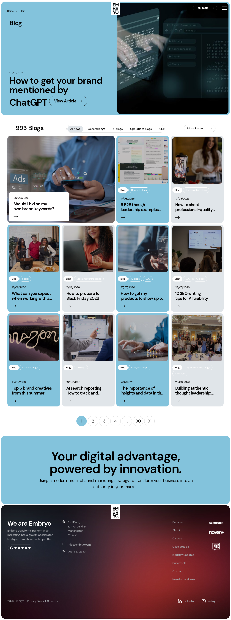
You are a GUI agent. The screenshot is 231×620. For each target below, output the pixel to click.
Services (177, 522)
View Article (65, 101)
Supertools (179, 563)
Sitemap (52, 601)
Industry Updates (183, 555)
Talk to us (202, 8)
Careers (177, 538)
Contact (177, 571)
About (176, 530)
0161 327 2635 (77, 551)
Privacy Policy (35, 601)
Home (10, 11)
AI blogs (118, 129)
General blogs (96, 129)
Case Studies (180, 547)
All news (75, 129)
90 (138, 421)
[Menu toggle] (224, 8)
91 (149, 421)
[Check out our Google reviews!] (20, 547)
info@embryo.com (79, 545)
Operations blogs (141, 129)
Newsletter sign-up (184, 579)
